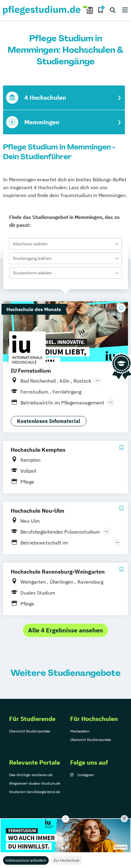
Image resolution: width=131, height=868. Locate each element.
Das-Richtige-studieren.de (31, 774)
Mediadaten (80, 731)
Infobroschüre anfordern (25, 860)
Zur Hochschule (67, 860)
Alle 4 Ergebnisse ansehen (65, 630)
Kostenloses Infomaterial (48, 421)
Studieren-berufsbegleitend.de (34, 791)
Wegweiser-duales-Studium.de (34, 783)
